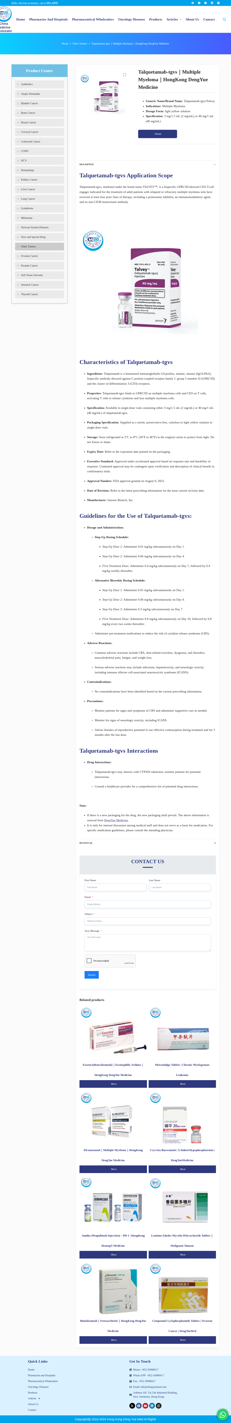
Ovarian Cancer (29, 256)
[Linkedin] (152, 1406)
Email (88, 897)
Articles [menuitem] (172, 19)
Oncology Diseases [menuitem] (131, 19)
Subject (88, 914)
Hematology (27, 170)
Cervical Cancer (29, 131)
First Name (90, 880)
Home (31, 1369)
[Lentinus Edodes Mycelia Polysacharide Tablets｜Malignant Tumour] (182, 1203)
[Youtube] (145, 1406)
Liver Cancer (28, 189)
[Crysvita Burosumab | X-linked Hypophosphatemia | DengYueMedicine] (182, 1118)
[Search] (224, 19)
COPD (24, 151)
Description (86, 164)
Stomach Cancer (30, 284)
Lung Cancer (28, 198)
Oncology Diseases (38, 1386)
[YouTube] (218, 3)
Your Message (92, 931)
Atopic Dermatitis (30, 93)
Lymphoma (27, 208)
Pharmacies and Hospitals (41, 1375)
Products (32, 1392)
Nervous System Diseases (35, 227)
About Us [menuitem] (192, 19)
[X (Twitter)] (199, 3)
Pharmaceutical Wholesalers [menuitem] (93, 19)
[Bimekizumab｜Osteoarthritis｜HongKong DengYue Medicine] (113, 1289)
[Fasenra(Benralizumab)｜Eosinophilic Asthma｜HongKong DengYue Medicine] (113, 1032)
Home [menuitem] (20, 19)
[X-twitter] (132, 1406)
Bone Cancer (28, 112)
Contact (32, 1409)
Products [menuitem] (155, 19)
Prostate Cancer (29, 265)
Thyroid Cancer (29, 294)
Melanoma (26, 217)
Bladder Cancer (29, 103)
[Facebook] (193, 3)
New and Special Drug (33, 237)
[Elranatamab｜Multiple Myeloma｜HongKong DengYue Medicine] (113, 1118)
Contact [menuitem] (209, 19)
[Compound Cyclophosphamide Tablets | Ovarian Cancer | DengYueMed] (182, 1289)
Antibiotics (27, 84)
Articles (32, 1398)
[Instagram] (205, 3)
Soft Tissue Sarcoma (32, 275)
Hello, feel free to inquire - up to (34, 3)
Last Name (154, 880)
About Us (33, 1404)
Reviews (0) (85, 843)
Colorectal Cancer (30, 141)
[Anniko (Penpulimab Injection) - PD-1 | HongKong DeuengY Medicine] (113, 1203)
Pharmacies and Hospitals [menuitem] (48, 19)
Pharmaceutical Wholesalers (43, 1381)
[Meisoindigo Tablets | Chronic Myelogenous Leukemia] (182, 1032)
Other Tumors (28, 246)
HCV (24, 160)
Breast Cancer (28, 122)
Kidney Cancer (29, 179)
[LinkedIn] (212, 3)
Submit (91, 975)
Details (158, 134)
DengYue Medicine (116, 820)
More (114, 1084)
